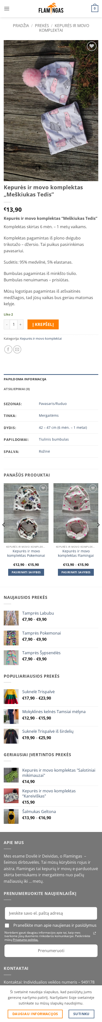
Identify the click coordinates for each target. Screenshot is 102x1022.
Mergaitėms (49, 415)
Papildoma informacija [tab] (25, 379)
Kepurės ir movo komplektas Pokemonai (26, 553)
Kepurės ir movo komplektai (64, 28)
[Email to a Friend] (17, 349)
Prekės (42, 25)
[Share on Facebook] (8, 349)
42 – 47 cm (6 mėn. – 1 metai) (63, 427)
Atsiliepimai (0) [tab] (17, 389)
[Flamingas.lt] (51, 8)
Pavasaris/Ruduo (53, 403)
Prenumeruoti (51, 950)
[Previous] (4, 534)
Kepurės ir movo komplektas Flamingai (76, 553)
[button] (7, 8)
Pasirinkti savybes (26, 572)
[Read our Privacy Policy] (95, 933)
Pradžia (21, 25)
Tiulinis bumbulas (54, 439)
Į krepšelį (43, 324)
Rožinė (44, 451)
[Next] (98, 534)
